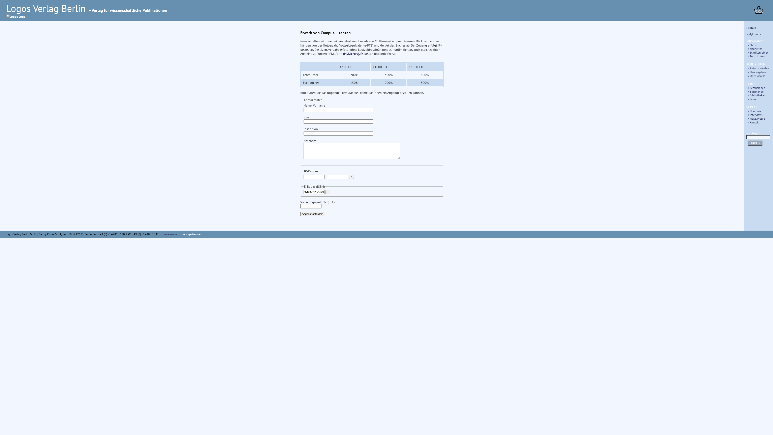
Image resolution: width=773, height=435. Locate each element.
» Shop (752, 45)
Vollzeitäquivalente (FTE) (317, 202)
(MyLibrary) (351, 54)
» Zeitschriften (756, 56)
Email (307, 117)
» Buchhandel (756, 91)
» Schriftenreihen (758, 52)
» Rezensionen (756, 88)
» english (751, 27)
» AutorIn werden (758, 68)
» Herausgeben (757, 72)
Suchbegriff (753, 133)
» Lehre (752, 99)
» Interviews (755, 115)
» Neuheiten (755, 49)
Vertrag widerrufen (191, 234)
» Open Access (756, 76)
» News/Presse (756, 118)
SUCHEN (754, 143)
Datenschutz (170, 234)
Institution (311, 129)
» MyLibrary (753, 34)
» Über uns (754, 111)
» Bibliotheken (757, 95)
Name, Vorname (314, 105)
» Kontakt (754, 122)
